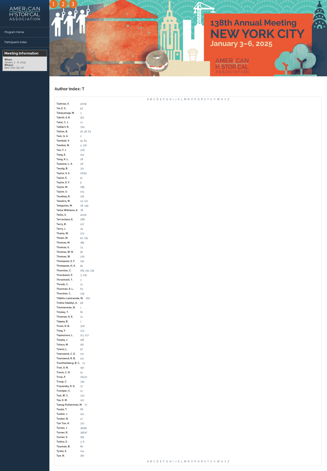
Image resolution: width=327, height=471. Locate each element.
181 (82, 344)
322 (82, 423)
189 (82, 242)
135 (86, 238)
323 (82, 330)
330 (82, 395)
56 (81, 252)
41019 (83, 103)
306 (82, 326)
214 (82, 451)
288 (82, 219)
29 (81, 228)
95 (81, 265)
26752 (83, 173)
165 (82, 270)
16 (81, 131)
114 (82, 358)
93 (81, 108)
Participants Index (15, 42)
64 (85, 140)
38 (85, 131)
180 (82, 455)
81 (81, 312)
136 (82, 196)
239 (82, 293)
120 (82, 400)
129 (82, 261)
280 (88, 298)
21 (81, 122)
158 (82, 339)
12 (81, 418)
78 (81, 210)
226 (82, 256)
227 (87, 335)
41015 (83, 214)
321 (82, 168)
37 (81, 386)
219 (87, 270)
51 (81, 177)
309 (82, 127)
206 (82, 150)
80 (81, 446)
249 (86, 205)
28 (81, 159)
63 (89, 131)
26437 (83, 377)
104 (82, 154)
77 (86, 404)
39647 (83, 432)
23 (81, 247)
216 (85, 145)
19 (81, 140)
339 (92, 270)
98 (81, 303)
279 (85, 275)
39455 (83, 428)
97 (81, 349)
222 (82, 233)
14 (81, 372)
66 (81, 409)
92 (81, 238)
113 (82, 335)
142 (82, 414)
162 (82, 117)
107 (82, 224)
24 (81, 201)
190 (82, 367)
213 (86, 201)
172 (82, 353)
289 (82, 187)
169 (82, 437)
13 (81, 316)
